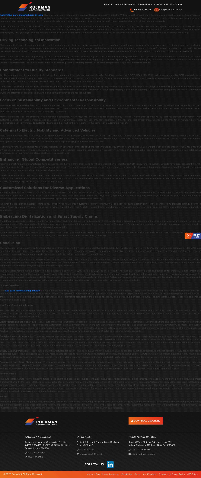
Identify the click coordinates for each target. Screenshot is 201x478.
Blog (98, 474)
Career (158, 4)
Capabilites (144, 4)
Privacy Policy (178, 474)
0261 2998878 (35, 457)
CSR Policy (192, 474)
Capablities (126, 474)
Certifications (149, 474)
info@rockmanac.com (170, 10)
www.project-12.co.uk (90, 454)
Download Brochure (146, 421)
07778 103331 (86, 450)
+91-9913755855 (36, 453)
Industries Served (124, 4)
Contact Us (176, 4)
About (107, 4)
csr (166, 4)
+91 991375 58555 (140, 450)
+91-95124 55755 (142, 10)
